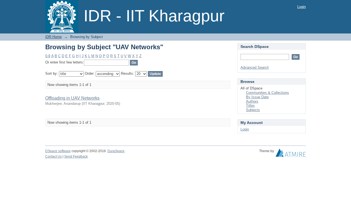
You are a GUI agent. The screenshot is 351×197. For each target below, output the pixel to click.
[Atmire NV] (291, 154)
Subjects (253, 110)
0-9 (47, 56)
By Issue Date (257, 97)
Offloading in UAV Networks (72, 98)
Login (301, 7)
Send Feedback (76, 156)
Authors (252, 101)
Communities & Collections (267, 93)
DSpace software (58, 151)
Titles (250, 105)
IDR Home (53, 37)
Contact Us (53, 156)
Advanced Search (254, 67)
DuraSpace (115, 151)
